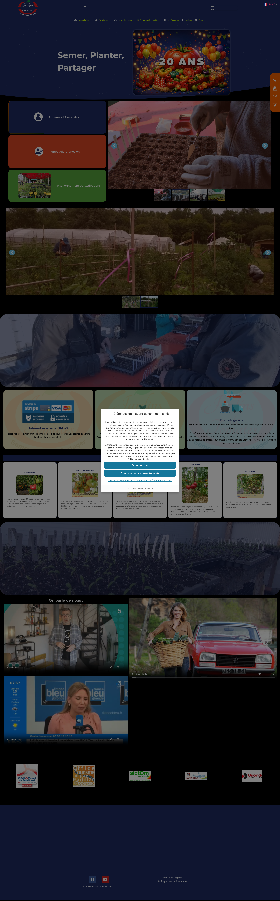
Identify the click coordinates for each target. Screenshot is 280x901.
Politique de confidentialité (140, 488)
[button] (140, 465)
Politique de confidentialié (140, 459)
